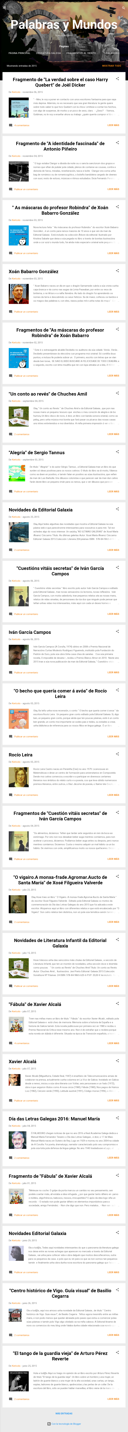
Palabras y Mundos (64, 24)
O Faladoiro (111, 53)
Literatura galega (48, 53)
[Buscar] (124, 8)
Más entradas (64, 1413)
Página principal (19, 53)
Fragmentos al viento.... (82, 53)
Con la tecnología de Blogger (66, 1423)
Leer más (113, 125)
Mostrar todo (111, 65)
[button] (117, 79)
